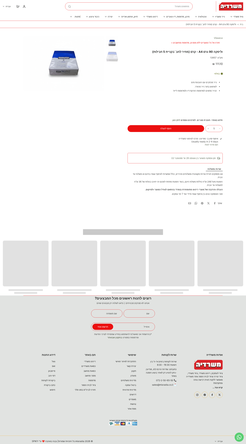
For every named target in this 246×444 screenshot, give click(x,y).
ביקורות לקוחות (48, 380)
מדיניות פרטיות (129, 389)
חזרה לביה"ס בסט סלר (85, 389)
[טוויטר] (219, 395)
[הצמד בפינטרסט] (202, 203)
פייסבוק (51, 371)
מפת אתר (132, 408)
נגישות (133, 404)
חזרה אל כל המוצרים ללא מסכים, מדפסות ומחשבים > (195, 42)
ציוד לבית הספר (88, 385)
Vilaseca (218, 38)
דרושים (133, 394)
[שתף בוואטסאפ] (196, 203)
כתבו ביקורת (49, 385)
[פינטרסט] (205, 395)
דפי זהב (51, 375)
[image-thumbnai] (112, 42)
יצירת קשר (131, 366)
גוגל (53, 361)
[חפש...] (69, 6)
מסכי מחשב (90, 375)
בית (241, 24)
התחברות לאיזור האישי (125, 361)
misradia (79, 441)
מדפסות (92, 380)
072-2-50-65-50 (164, 380)
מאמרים (132, 399)
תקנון (133, 371)
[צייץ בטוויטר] (208, 203)
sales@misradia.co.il (162, 384)
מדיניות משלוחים (128, 380)
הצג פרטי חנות (211, 144)
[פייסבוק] (212, 395)
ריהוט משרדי (90, 361)
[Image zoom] (63, 63)
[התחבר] (24, 6)
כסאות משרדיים (88, 366)
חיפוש (52, 389)
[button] (166, 128)
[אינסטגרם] (197, 395)
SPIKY (35, 441)
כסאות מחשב (90, 371)
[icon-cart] (18, 6)
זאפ (53, 366)
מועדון (133, 375)
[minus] (220, 128)
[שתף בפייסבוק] (215, 203)
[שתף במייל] (189, 203)
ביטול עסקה (130, 385)
